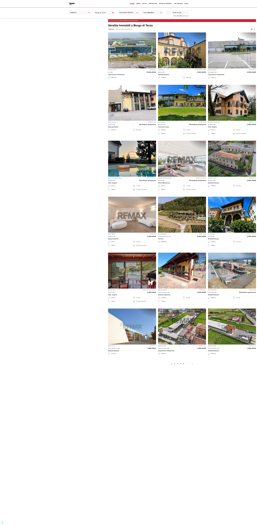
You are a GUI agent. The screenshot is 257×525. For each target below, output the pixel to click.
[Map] (53, 271)
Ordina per (111, 29)
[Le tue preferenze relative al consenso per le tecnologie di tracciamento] (2, 522)
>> (192, 363)
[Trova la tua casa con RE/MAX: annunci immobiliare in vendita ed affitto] (73, 4)
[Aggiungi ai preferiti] (151, 33)
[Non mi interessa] (154, 33)
